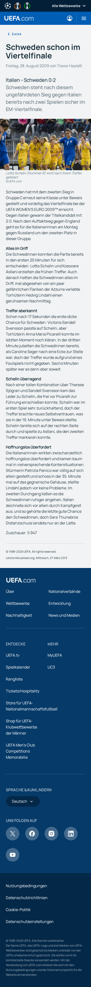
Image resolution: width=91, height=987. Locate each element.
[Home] (21, 580)
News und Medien (64, 615)
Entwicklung (60, 603)
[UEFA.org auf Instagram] (51, 839)
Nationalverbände (64, 591)
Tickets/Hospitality (22, 691)
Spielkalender (18, 667)
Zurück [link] (16, 34)
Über (10, 591)
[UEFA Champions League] (8, 5)
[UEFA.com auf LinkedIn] (71, 839)
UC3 (51, 667)
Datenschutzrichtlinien (27, 897)
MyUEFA (55, 655)
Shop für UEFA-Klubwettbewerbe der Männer (21, 727)
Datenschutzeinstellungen (30, 921)
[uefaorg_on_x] (12, 839)
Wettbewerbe (18, 603)
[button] (82, 18)
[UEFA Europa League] (17, 5)
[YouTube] (12, 860)
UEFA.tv (12, 655)
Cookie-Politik (18, 909)
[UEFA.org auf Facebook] (32, 839)
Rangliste (14, 679)
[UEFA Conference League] (27, 5)
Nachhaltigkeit (19, 615)
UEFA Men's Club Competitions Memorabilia (20, 751)
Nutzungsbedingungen (26, 885)
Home (19, 18)
